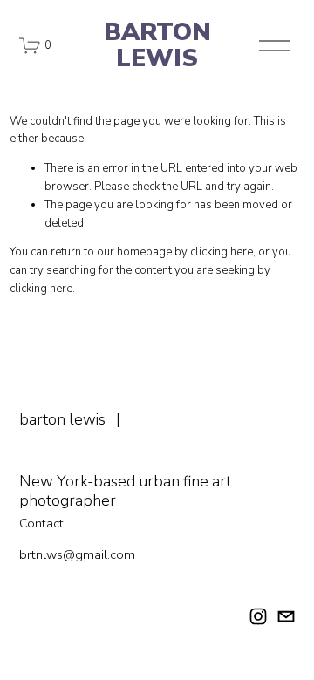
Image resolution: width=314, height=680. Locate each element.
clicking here (221, 252)
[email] (286, 616)
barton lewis (157, 46)
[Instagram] (258, 616)
